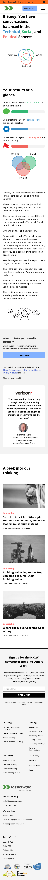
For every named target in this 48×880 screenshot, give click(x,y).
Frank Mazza (8, 528)
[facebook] (14, 837)
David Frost (7, 636)
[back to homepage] (9, 8)
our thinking (16, 470)
